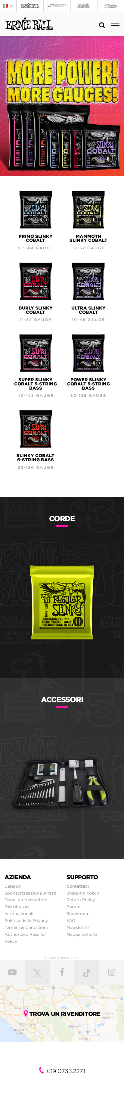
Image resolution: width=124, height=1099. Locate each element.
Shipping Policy (83, 893)
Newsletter (78, 927)
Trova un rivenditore (26, 899)
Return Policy (81, 899)
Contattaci (78, 886)
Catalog (13, 886)
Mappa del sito (82, 934)
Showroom (78, 913)
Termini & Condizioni (26, 927)
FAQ (71, 920)
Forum (73, 906)
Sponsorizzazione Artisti (30, 893)
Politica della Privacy (26, 920)
